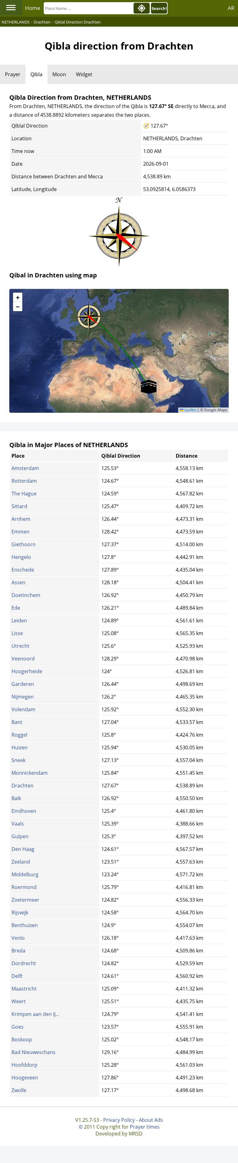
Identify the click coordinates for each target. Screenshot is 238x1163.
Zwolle (18, 1090)
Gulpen (20, 836)
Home (32, 7)
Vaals (17, 823)
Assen (18, 582)
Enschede (22, 569)
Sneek (18, 760)
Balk (16, 798)
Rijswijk (19, 912)
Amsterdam (25, 468)
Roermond (24, 887)
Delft (17, 976)
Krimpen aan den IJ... (35, 1014)
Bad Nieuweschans (33, 1052)
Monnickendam (29, 772)
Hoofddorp (24, 1064)
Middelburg (24, 874)
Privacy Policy (119, 1120)
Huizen (19, 747)
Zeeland (20, 861)
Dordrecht (23, 963)
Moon (59, 74)
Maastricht (24, 988)
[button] (89, 314)
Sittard (19, 506)
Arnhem (20, 519)
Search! (159, 8)
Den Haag (22, 849)
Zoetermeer (25, 899)
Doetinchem (25, 595)
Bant (16, 722)
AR (231, 7)
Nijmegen (22, 696)
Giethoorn (23, 544)
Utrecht (20, 645)
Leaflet (189, 409)
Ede (15, 607)
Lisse (17, 633)
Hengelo (21, 557)
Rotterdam (24, 480)
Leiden (19, 620)
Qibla (36, 74)
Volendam (23, 709)
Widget (84, 74)
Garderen (22, 684)
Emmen (20, 531)
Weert (18, 1001)
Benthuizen (24, 925)
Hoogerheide (26, 671)
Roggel (19, 734)
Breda (18, 950)
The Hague (24, 493)
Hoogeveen (24, 1077)
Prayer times (145, 1126)
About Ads (151, 1120)
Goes (17, 1026)
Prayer (12, 74)
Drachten (22, 785)
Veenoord (23, 658)
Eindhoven (23, 811)
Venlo (18, 937)
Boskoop (21, 1039)
